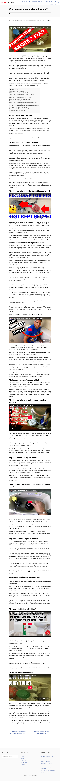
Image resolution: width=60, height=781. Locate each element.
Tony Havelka (12, 10)
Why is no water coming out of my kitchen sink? (47, 768)
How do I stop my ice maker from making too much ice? (47, 760)
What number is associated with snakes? (47, 764)
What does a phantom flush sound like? (19, 100)
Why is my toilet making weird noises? (19, 107)
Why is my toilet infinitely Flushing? (19, 110)
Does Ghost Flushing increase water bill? (20, 108)
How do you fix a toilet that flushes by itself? (20, 99)
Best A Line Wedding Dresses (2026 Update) (48, 771)
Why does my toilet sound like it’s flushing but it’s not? (22, 94)
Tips (9, 726)
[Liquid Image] (7, 3)
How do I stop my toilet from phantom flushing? (21, 97)
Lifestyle (53, 4)
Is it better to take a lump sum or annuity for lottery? (47, 757)
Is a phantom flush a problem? (17, 91)
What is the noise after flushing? (18, 112)
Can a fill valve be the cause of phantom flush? (21, 96)
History (53, 1)
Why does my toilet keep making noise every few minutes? (23, 102)
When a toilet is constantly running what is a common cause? (25, 105)
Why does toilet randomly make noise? (19, 104)
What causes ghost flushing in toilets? (19, 92)
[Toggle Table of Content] (37, 89)
